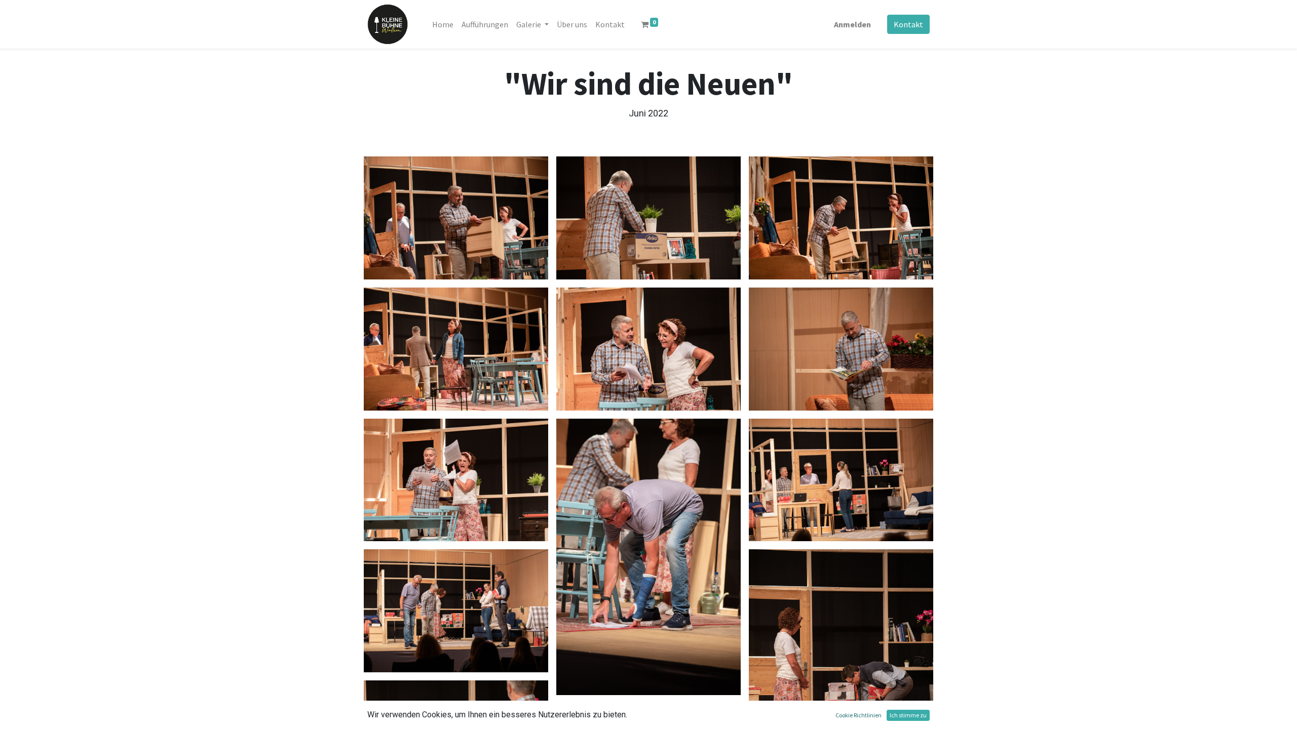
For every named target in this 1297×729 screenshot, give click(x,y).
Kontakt (908, 24)
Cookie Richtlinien (858, 715)
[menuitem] (442, 24)
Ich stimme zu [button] (908, 715)
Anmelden (852, 24)
